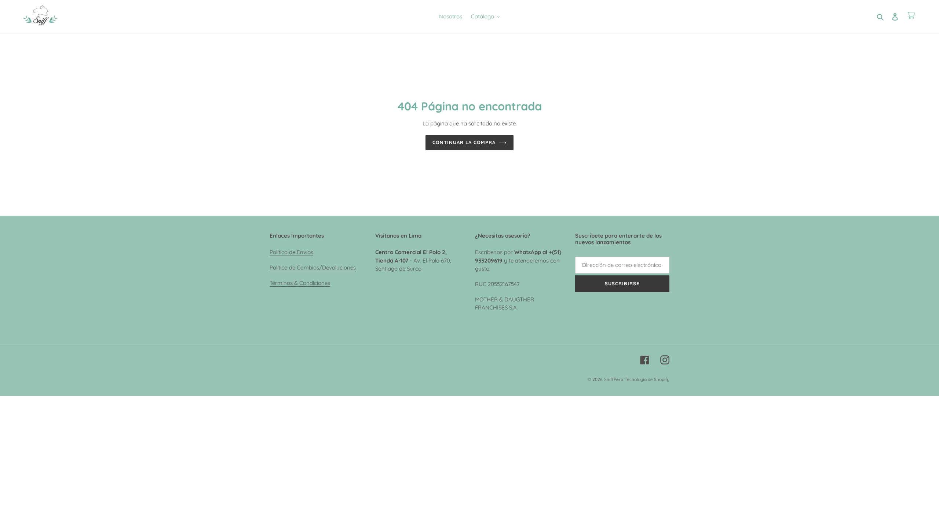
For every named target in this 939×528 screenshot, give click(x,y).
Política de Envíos (291, 252)
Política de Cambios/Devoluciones (313, 267)
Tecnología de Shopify (647, 379)
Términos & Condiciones (300, 282)
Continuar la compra (464, 142)
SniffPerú (613, 379)
